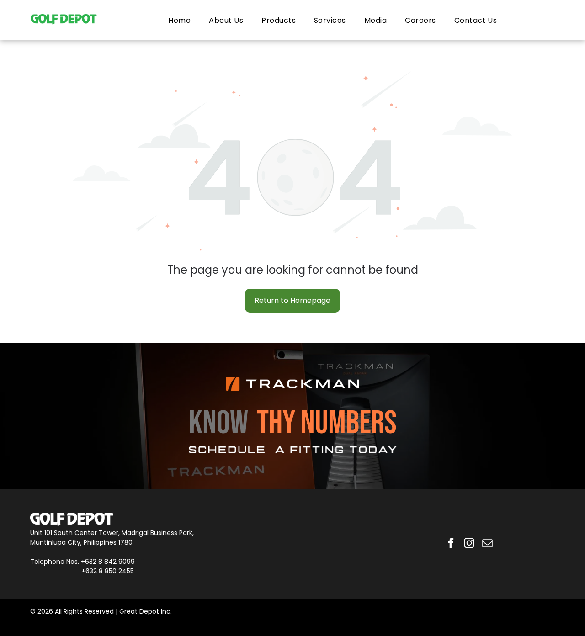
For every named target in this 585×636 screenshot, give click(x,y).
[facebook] (451, 544)
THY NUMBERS (327, 423)
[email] (487, 544)
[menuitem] (179, 20)
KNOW (218, 423)
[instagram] (469, 544)
